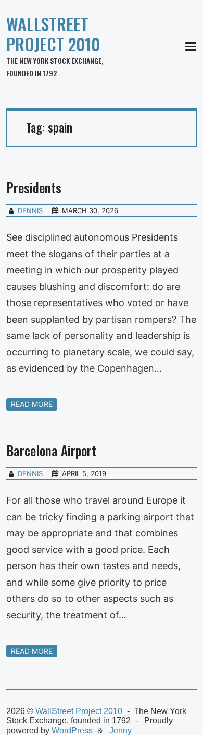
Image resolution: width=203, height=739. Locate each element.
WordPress (72, 730)
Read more (32, 404)
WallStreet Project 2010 (53, 33)
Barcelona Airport (51, 450)
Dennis (30, 210)
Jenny (120, 730)
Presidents (33, 187)
